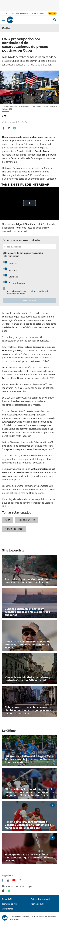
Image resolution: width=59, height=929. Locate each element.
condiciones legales (25, 291)
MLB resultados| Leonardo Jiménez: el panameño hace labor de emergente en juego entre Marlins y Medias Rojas (29, 792)
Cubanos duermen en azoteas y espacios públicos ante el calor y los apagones (27, 611)
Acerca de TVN (37, 904)
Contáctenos (7, 909)
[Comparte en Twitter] (9, 128)
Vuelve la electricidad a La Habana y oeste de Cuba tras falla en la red (27, 679)
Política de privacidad (40, 899)
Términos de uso (9, 904)
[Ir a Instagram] (8, 880)
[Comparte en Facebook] (3, 128)
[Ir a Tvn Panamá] (28, 20)
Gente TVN (7, 899)
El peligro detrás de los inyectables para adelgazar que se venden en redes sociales (29, 857)
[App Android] (10, 890)
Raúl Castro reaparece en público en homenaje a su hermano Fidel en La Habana (27, 644)
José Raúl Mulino (22, 13)
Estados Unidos (26, 520)
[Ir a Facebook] (3, 880)
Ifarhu (42, 13)
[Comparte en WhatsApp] (14, 128)
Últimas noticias (8, 13)
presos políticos (14, 529)
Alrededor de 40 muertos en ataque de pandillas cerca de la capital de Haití (29, 581)
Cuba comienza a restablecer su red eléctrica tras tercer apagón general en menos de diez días (29, 710)
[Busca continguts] (54, 20)
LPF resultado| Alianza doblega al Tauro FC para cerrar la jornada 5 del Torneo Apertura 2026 (29, 759)
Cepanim (34, 13)
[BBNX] (5, 918)
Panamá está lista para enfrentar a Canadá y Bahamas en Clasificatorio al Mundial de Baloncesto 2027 (28, 824)
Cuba (7, 520)
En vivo (53, 13)
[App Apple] (3, 890)
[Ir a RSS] (21, 880)
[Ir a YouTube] (14, 880)
